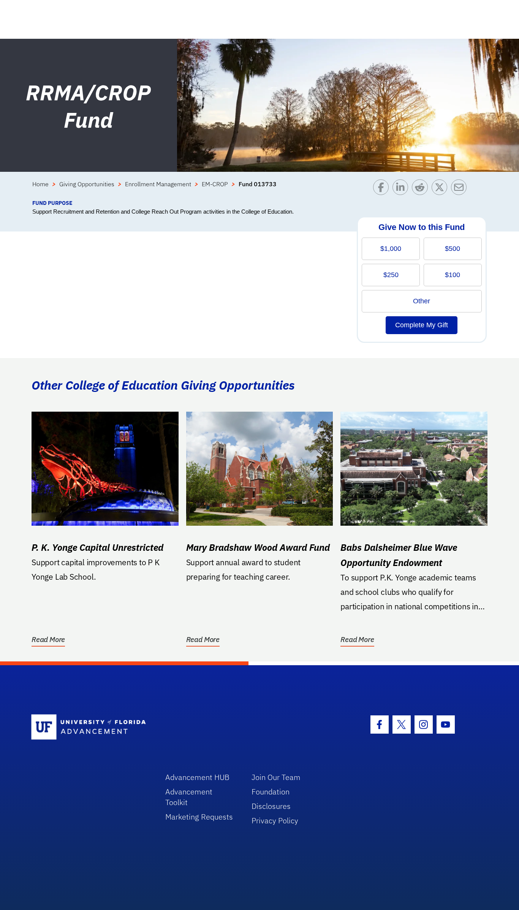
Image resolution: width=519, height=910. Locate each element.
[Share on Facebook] (382, 189)
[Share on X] (441, 189)
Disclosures (271, 806)
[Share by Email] (460, 189)
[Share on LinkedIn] (402, 189)
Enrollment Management (158, 184)
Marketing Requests (199, 817)
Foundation (271, 791)
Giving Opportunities (86, 184)
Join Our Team (276, 777)
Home (40, 184)
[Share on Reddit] (421, 189)
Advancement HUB (197, 777)
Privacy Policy (275, 820)
